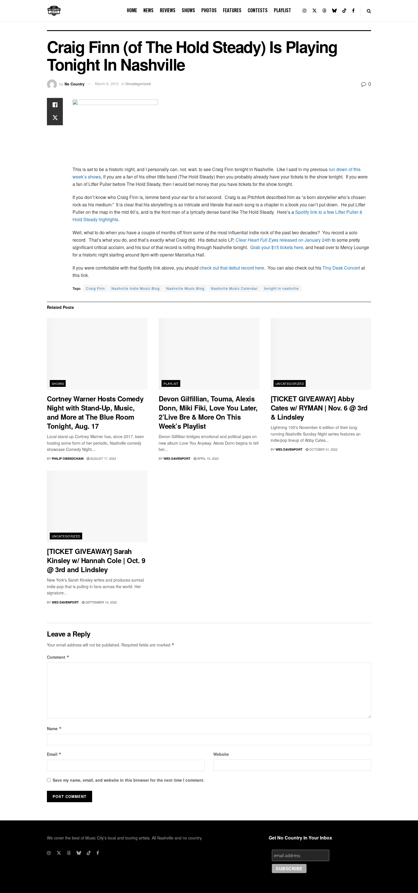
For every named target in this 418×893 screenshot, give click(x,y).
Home (132, 10)
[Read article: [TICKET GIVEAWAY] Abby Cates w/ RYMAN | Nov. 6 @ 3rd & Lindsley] (321, 354)
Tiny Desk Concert (341, 267)
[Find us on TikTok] (344, 10)
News (148, 10)
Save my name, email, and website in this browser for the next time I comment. (128, 780)
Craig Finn (95, 288)
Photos (209, 10)
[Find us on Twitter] (314, 10)
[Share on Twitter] (55, 118)
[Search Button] (369, 10)
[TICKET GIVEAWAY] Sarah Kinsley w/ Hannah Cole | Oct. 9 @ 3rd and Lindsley (96, 560)
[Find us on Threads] (324, 10)
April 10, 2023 (207, 458)
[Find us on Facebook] (353, 10)
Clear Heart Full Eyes (256, 240)
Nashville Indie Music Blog (135, 288)
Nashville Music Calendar (234, 288)
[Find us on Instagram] (305, 10)
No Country (74, 83)
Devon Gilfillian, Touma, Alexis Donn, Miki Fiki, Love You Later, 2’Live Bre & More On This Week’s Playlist (208, 412)
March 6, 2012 (107, 83)
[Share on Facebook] (55, 105)
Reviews (167, 10)
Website (221, 754)
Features (232, 10)
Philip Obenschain (68, 458)
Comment (58, 657)
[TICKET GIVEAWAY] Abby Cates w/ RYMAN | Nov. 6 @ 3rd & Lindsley (319, 408)
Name (54, 728)
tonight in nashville (281, 288)
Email (54, 754)
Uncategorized (138, 83)
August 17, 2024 (102, 458)
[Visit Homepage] (54, 11)
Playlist (282, 10)
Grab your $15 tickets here (276, 247)
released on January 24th (304, 240)
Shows (188, 10)
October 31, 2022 (323, 449)
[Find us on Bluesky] (334, 10)
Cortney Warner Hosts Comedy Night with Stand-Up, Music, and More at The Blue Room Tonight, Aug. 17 (95, 412)
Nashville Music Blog (185, 288)
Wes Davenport (177, 458)
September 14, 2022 (100, 602)
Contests (258, 10)
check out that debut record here (232, 267)
